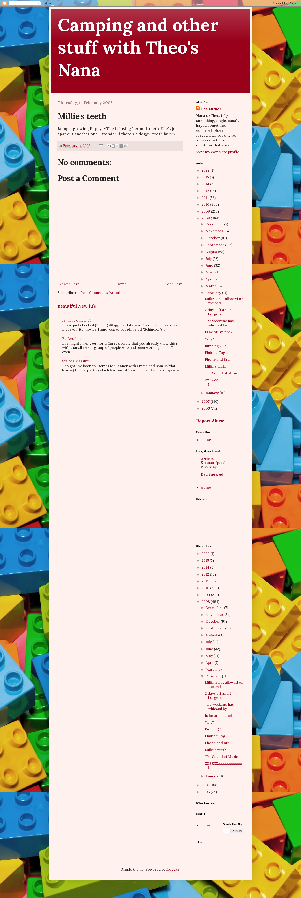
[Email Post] (101, 146)
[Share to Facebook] (121, 146)
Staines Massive (75, 361)
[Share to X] (117, 146)
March (211, 286)
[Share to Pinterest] (126, 146)
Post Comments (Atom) (100, 292)
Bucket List (71, 338)
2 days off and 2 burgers (218, 311)
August (212, 251)
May (210, 272)
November (215, 231)
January (212, 393)
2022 (205, 170)
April (210, 279)
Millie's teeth (215, 366)
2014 (205, 184)
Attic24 (207, 459)
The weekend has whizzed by (219, 323)
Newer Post (69, 284)
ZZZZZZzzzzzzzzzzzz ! (223, 382)
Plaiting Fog (215, 352)
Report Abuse (210, 420)
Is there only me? (76, 320)
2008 (206, 218)
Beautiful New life (77, 306)
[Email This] (109, 146)
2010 (205, 204)
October (213, 238)
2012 (205, 190)
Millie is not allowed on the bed (224, 300)
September (215, 245)
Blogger (172, 869)
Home (121, 284)
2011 (205, 197)
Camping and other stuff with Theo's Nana (138, 47)
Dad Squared (212, 474)
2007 (205, 401)
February (214, 293)
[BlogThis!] (113, 146)
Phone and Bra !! (218, 359)
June (210, 265)
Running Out (215, 346)
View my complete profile (217, 152)
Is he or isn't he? (218, 332)
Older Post (173, 284)
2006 (206, 408)
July (209, 258)
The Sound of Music (221, 373)
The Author (211, 109)
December (215, 224)
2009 (206, 211)
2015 (205, 177)
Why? (209, 339)
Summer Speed (213, 463)
